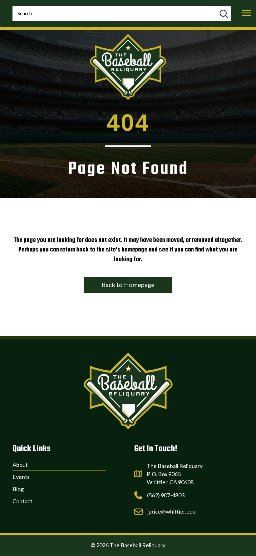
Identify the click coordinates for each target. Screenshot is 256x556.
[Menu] (246, 13)
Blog (18, 488)
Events (21, 476)
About (20, 464)
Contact (22, 501)
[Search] (223, 14)
